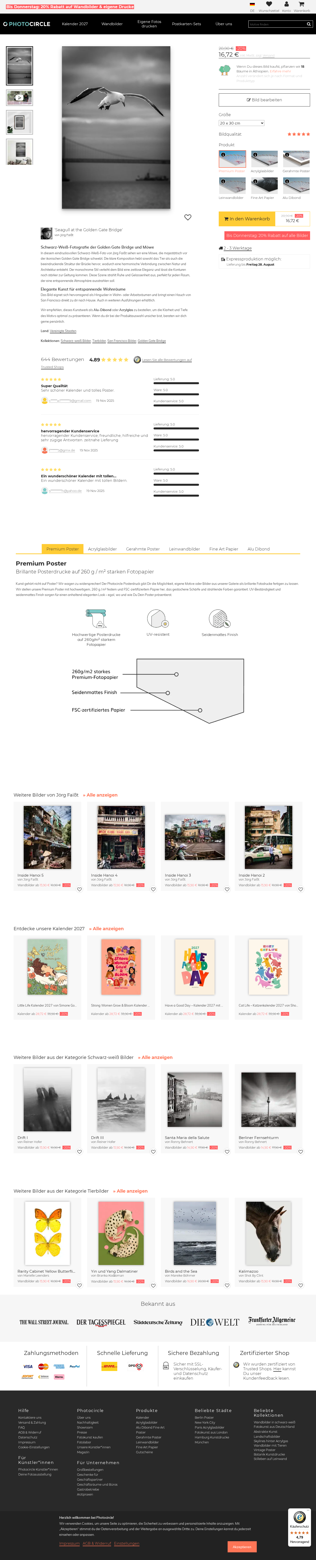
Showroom (85, 1427)
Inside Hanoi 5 (30, 875)
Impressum (27, 1442)
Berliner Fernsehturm (259, 1137)
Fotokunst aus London (211, 1432)
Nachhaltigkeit (88, 1422)
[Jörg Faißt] (47, 233)
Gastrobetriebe (88, 1489)
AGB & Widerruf (29, 1432)
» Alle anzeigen (100, 795)
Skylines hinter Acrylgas (271, 1441)
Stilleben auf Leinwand (270, 1459)
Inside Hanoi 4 (104, 875)
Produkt (227, 145)
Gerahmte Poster (148, 1437)
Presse (82, 1432)
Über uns (84, 1417)
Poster (141, 1432)
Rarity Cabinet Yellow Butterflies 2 (48, 1271)
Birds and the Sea (181, 1271)
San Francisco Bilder (121, 341)
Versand (269, 55)
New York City (205, 1422)
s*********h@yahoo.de (65, 491)
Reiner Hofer (32, 1142)
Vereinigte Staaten (63, 331)
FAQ (21, 1427)
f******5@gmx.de (62, 450)
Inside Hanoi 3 (178, 875)
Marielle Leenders (36, 1275)
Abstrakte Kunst (265, 1432)
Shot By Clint (254, 1275)
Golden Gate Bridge (152, 341)
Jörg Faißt (66, 235)
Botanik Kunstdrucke (269, 1454)
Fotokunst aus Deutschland (274, 1427)
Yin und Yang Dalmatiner (114, 1271)
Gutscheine (144, 1452)
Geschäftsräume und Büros (97, 1484)
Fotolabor (84, 1442)
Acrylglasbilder (147, 1422)
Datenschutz (27, 1437)
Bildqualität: (230, 134)
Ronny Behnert (182, 1142)
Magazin (83, 1452)
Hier (277, 1369)
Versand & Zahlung (32, 1422)
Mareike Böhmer (183, 1275)
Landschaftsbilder (267, 1436)
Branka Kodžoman (110, 1275)
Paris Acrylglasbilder (209, 1427)
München (202, 1442)
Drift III (97, 1137)
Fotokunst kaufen (90, 1437)
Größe (225, 114)
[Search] (309, 24)
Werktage (238, 248)
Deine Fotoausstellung (34, 1474)
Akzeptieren (242, 1547)
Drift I (23, 1137)
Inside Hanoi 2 (252, 875)
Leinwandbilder (147, 1442)
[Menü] (308, 1511)
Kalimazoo (248, 1271)
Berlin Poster (204, 1417)
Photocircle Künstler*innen (38, 1469)
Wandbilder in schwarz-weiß (274, 1422)
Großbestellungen (90, 1470)
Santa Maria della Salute (187, 1137)
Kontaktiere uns (29, 1417)
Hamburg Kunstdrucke (212, 1437)
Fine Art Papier (147, 1447)
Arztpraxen (85, 1494)
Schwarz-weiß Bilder (76, 341)
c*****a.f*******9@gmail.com (70, 400)
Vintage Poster (265, 1450)
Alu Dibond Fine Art (150, 1427)
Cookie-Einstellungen (34, 1447)
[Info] (223, 154)
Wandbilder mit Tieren (270, 1445)
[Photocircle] (26, 24)
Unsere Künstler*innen (94, 1447)
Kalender (142, 1417)
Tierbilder (99, 341)
